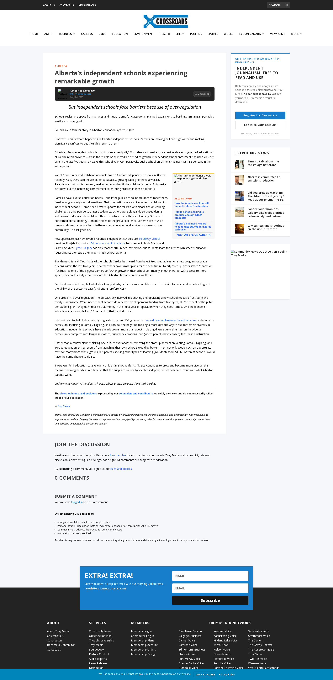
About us (49, 5)
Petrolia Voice (222, 663)
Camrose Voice (188, 645)
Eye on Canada (250, 34)
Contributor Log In (142, 636)
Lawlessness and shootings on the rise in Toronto (265, 227)
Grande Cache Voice (191, 663)
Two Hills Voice (257, 659)
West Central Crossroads (263, 668)
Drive (102, 34)
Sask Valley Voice (258, 631)
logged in (77, 502)
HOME (34, 34)
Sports (213, 34)
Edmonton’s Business (192, 649)
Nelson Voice (222, 649)
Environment (144, 34)
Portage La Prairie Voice (229, 668)
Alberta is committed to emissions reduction (263, 178)
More (295, 34)
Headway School (149, 238)
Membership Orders (143, 649)
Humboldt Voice (188, 668)
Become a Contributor (61, 645)
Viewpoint (277, 34)
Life (178, 34)
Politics (196, 34)
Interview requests (80, 93)
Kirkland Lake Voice (226, 640)
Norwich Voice (222, 654)
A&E (47, 34)
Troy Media (63, 406)
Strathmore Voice (259, 636)
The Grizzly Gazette (260, 645)
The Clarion (255, 640)
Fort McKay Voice (190, 659)
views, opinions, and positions (78, 393)
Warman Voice (257, 663)
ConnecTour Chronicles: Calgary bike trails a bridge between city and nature (265, 212)
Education (120, 34)
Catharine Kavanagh (82, 90)
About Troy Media (58, 631)
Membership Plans (142, 640)
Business (65, 34)
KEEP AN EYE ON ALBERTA (193, 234)
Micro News (221, 645)
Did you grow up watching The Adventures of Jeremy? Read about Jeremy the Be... (266, 196)
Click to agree (205, 674)
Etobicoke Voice (188, 654)
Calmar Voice (187, 640)
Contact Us (66, 5)
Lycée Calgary (83, 248)
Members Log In (141, 631)
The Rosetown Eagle (261, 649)
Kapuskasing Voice (225, 636)
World (229, 34)
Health (165, 34)
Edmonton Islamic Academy (108, 243)
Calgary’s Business (190, 636)
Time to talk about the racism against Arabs (263, 163)
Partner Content (99, 654)
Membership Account (144, 645)
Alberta (61, 66)
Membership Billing (143, 654)
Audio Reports (98, 659)
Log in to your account (260, 125)
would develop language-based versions (171, 320)
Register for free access (260, 115)
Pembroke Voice (224, 659)
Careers (87, 34)
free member (118, 455)
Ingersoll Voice (223, 631)
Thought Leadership (101, 640)
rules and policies (121, 469)
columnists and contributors (136, 393)
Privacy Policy (227, 674)
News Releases (87, 5)
